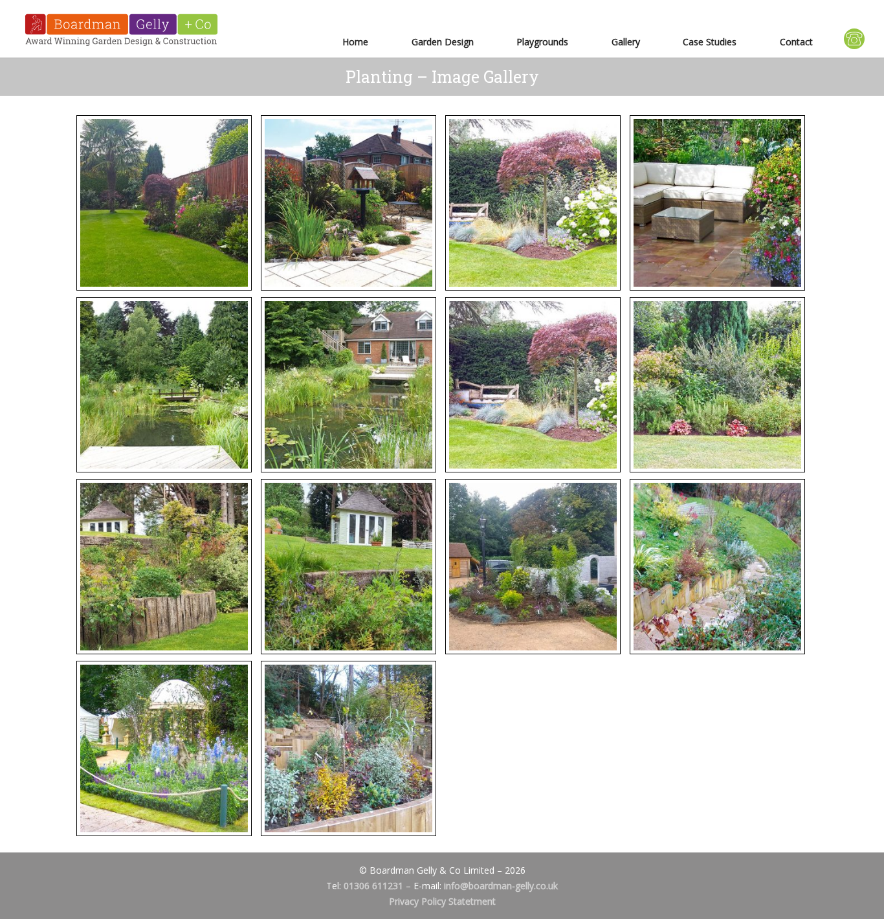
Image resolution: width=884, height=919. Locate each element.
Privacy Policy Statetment (442, 901)
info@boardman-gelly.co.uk (501, 886)
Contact (796, 42)
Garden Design (443, 42)
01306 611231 (373, 886)
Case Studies (709, 42)
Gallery (626, 42)
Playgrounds (542, 42)
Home (355, 42)
